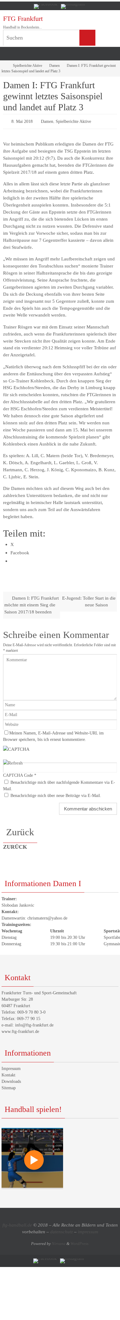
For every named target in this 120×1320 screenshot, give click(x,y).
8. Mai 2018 (22, 121)
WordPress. (79, 1242)
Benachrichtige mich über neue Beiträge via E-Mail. (55, 794)
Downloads (11, 1080)
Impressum (11, 1067)
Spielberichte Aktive (27, 65)
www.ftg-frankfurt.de (20, 1030)
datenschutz (61, 1230)
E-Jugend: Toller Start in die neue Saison (89, 600)
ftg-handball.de (17, 1223)
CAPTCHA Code (18, 774)
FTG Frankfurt (23, 18)
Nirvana (59, 1242)
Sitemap (9, 1086)
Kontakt (8, 1073)
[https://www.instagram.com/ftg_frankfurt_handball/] (73, 6)
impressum (88, 1230)
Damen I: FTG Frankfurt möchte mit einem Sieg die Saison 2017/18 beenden (31, 603)
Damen (54, 65)
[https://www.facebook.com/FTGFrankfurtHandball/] (45, 6)
